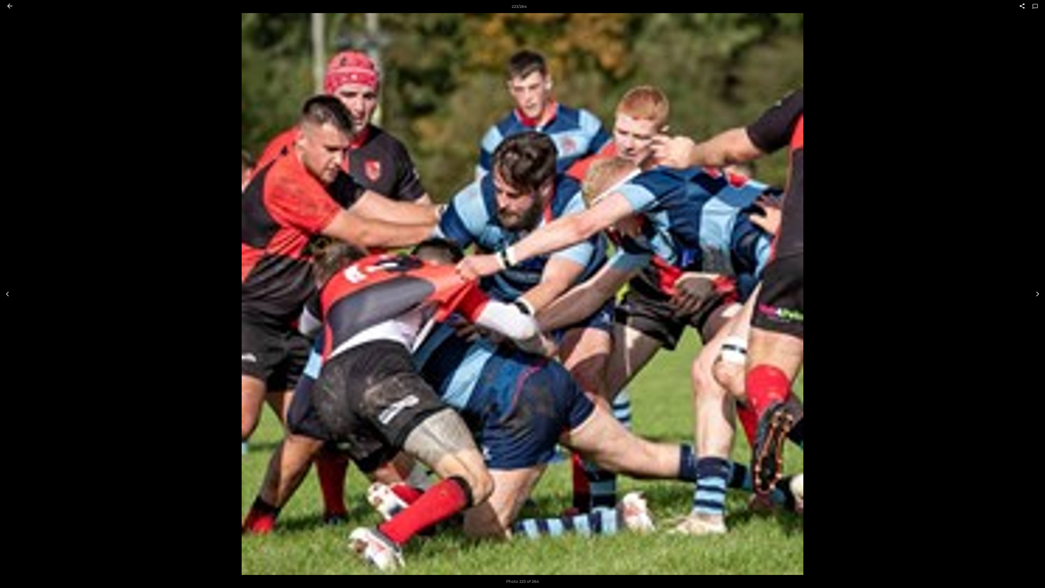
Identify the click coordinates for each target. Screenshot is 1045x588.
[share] (1022, 6)
